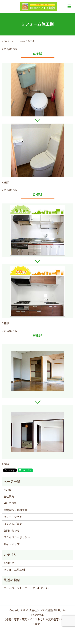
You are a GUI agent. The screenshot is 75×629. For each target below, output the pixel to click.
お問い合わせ (11, 530)
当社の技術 (10, 503)
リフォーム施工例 (14, 569)
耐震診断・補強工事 (15, 510)
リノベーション (13, 516)
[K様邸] (37, 89)
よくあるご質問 (13, 523)
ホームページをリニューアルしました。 (27, 588)
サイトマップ (11, 544)
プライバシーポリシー (17, 537)
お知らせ (9, 562)
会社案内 (9, 496)
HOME (5, 41)
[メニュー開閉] (69, 6)
